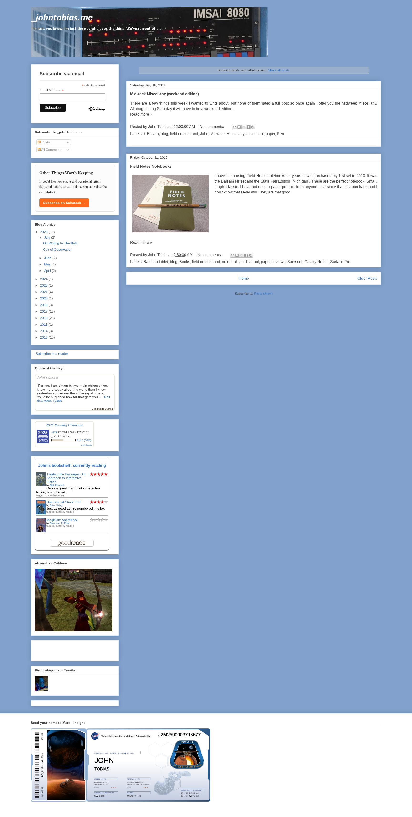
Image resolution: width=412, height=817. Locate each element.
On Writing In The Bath (60, 243)
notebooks (231, 262)
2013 (44, 337)
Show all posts (279, 70)
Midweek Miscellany (227, 134)
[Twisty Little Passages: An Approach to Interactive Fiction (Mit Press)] (41, 485)
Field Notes (256, 176)
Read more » (141, 114)
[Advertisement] (63, 649)
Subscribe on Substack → (64, 203)
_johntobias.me (62, 18)
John (204, 134)
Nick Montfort (57, 485)
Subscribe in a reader (51, 353)
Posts (45, 142)
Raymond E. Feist (59, 523)
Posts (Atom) (263, 293)
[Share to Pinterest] (252, 127)
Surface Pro (340, 262)
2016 (44, 318)
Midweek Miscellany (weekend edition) (164, 94)
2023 (44, 285)
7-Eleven (151, 134)
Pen (280, 134)
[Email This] (234, 127)
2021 (44, 292)
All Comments (51, 150)
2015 (44, 324)
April (48, 271)
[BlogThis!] (239, 127)
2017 (44, 311)
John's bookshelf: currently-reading (72, 465)
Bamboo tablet (156, 262)
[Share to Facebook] (248, 127)
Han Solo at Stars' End (63, 502)
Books (184, 262)
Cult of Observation (57, 249)
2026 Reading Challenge (64, 424)
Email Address (52, 90)
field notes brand (184, 134)
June (48, 258)
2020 (44, 298)
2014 (44, 331)
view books (86, 445)
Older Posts (367, 278)
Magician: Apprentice (62, 520)
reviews (278, 262)
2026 (44, 232)
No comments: (212, 127)
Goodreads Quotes (102, 408)
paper (270, 134)
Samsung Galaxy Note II (307, 262)
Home (244, 278)
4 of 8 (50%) (84, 440)
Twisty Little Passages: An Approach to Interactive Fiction (65, 478)
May (48, 264)
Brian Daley (56, 505)
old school (255, 134)
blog (164, 134)
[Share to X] (243, 127)
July (47, 237)
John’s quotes (48, 377)
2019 (44, 305)
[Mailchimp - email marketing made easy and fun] (96, 113)
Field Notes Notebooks (151, 166)
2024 (44, 279)
